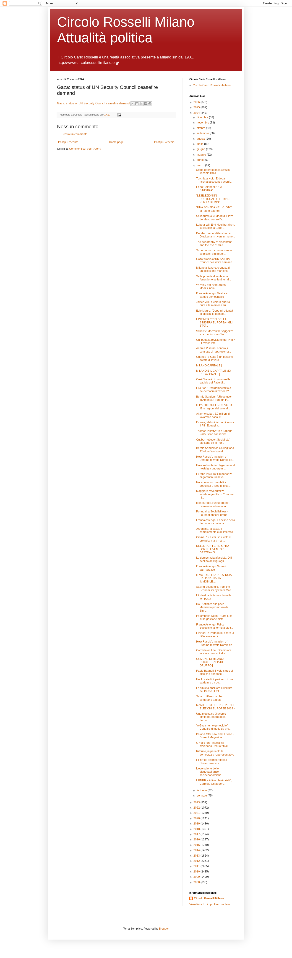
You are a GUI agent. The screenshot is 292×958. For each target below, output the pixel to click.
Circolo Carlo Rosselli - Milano (212, 85)
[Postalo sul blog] (137, 103)
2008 (197, 882)
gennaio (202, 795)
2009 (197, 876)
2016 (197, 839)
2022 (197, 807)
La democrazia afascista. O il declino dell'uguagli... (214, 559)
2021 (197, 812)
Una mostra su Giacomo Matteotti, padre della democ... (211, 717)
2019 (197, 823)
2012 (197, 860)
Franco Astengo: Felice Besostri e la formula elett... (214, 626)
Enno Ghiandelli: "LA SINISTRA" (209, 188)
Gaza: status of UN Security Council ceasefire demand (93, 103)
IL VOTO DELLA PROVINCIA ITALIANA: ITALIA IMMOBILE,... (214, 578)
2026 (197, 102)
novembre (203, 122)
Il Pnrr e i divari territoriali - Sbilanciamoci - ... (212, 761)
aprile (200, 159)
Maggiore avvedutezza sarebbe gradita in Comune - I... (215, 494)
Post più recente (68, 142)
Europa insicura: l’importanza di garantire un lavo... (214, 475)
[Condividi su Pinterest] (150, 103)
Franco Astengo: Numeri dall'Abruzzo (211, 568)
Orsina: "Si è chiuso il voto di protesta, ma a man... (213, 539)
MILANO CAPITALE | (209, 365)
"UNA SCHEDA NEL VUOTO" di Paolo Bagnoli (214, 209)
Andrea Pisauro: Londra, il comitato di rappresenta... (213, 350)
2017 (197, 834)
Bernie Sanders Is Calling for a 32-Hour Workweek (215, 449)
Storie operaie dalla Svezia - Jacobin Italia (213, 171)
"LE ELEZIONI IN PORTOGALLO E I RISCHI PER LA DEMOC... (214, 199)
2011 (197, 866)
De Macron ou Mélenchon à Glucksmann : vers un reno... (215, 235)
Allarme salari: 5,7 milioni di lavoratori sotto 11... (213, 415)
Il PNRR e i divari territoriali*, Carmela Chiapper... (214, 782)
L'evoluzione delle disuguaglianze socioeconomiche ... (210, 772)
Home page (116, 142)
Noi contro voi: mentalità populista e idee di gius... (213, 484)
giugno (201, 149)
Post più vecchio (164, 142)
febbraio (202, 790)
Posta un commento (75, 134)
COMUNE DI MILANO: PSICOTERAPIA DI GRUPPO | (210, 662)
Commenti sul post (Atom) (85, 148)
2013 (197, 855)
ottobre (201, 128)
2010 (197, 871)
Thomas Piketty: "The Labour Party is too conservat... (214, 432)
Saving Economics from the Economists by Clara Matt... (214, 588)
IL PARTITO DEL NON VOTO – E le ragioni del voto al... (215, 406)
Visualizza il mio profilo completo (209, 904)
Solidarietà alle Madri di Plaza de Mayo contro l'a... (214, 217)
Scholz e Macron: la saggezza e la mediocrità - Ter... (214, 333)
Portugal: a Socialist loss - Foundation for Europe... (212, 513)
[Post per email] (118, 114)
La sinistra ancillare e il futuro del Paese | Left (214, 689)
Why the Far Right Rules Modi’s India (211, 286)
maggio (202, 154)
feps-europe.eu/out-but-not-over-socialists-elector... (213, 504)
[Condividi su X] (141, 103)
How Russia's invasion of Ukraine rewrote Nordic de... (215, 458)
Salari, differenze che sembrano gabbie (209, 698)
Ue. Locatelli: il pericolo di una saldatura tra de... (215, 681)
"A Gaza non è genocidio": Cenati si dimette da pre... (213, 727)
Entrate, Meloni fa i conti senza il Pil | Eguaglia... (215, 424)
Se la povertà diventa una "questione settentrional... (213, 278)
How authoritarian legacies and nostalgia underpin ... (215, 467)
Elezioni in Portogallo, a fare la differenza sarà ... (215, 634)
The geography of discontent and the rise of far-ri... (214, 243)
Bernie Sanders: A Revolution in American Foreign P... (214, 398)
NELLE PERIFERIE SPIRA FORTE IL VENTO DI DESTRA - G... (212, 549)
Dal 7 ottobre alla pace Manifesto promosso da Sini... (212, 607)
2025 (197, 107)
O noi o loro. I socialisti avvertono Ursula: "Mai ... (213, 744)
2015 (197, 845)
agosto (201, 138)
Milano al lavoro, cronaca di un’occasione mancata (213, 269)
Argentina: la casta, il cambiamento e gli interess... (215, 530)
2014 (197, 850)
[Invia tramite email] (132, 103)
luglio (200, 144)
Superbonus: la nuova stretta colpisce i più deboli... (214, 252)
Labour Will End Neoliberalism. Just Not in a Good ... (215, 226)
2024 (197, 112)
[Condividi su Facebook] (145, 103)
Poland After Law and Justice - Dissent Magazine (215, 736)
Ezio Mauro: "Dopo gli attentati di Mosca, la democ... (215, 312)
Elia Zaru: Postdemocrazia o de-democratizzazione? (213, 389)
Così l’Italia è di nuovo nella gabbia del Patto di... (213, 381)
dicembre (203, 117)
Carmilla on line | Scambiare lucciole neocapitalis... (213, 652)
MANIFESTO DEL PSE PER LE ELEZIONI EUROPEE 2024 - (215, 706)
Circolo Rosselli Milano (209, 898)
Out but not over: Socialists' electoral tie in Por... (212, 441)
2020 (197, 818)
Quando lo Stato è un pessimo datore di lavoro (215, 358)
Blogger (164, 928)
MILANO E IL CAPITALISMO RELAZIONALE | (213, 372)
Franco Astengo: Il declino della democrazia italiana (215, 522)
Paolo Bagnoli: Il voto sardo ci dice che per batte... (214, 672)
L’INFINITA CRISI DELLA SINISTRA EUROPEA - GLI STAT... (214, 323)
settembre (203, 133)
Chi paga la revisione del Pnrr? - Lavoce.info (215, 341)
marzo (201, 165)
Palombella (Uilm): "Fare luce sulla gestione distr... (214, 617)
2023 (197, 802)
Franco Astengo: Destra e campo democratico (211, 295)
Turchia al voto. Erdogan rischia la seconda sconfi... (214, 180)
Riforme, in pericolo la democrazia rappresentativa (215, 753)
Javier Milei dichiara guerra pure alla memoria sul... (213, 303)
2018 (197, 829)
